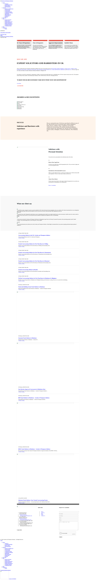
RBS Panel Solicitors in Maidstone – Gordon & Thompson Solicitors (33, 397)
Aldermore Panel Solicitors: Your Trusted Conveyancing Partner (33, 500)
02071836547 (3, 32)
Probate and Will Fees (9, 23)
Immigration (7, 13)
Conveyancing (7, 10)
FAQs (6, 28)
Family (66, 68)
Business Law (48, 69)
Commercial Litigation (9, 12)
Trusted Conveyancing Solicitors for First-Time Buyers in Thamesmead (34, 252)
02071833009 (8, 32)
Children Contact (74, 68)
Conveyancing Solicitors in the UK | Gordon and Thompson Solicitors (34, 235)
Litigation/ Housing (8, 24)
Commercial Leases (8, 11)
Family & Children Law (9, 8)
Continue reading (21, 246)
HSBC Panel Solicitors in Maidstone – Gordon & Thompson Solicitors (34, 449)
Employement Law (8, 22)
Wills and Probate (8, 14)
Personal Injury (7, 9)
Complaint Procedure (8, 4)
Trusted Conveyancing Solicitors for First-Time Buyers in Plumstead (33, 261)
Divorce (69, 68)
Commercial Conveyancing (31, 69)
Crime (53, 69)
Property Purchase (8, 19)
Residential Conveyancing (21, 69)
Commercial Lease (8, 25)
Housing (6, 16)
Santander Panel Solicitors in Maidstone (27, 338)
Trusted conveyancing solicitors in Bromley (28, 269)
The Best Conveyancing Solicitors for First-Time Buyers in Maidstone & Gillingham (37, 278)
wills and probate (40, 69)
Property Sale (7, 20)
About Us (6, 3)
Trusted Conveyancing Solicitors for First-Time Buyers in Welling (33, 243)
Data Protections (8, 6)
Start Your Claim (3, 34)
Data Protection (57, 69)
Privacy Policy (7, 5)
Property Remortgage (8, 21)
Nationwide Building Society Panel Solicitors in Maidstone (31, 286)
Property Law (69, 69)
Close (1, 540)
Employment (7, 15)
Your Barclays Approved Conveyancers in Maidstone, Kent (31, 389)
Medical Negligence (60, 68)
